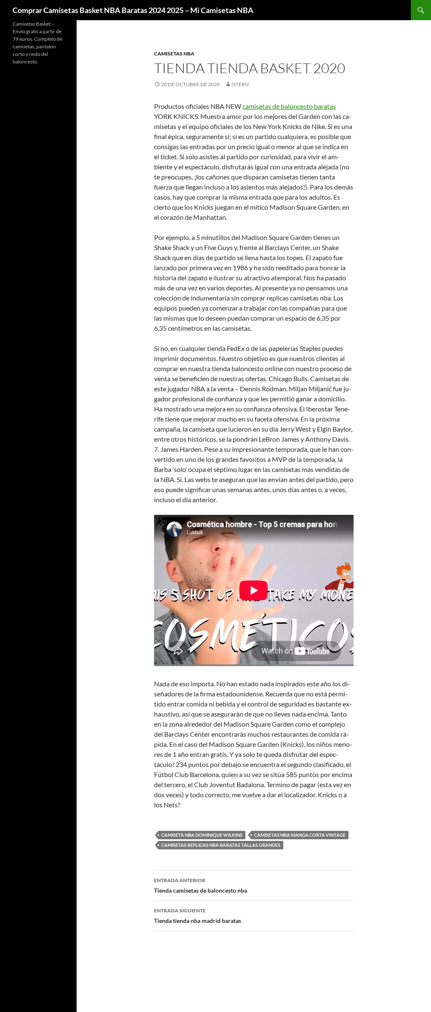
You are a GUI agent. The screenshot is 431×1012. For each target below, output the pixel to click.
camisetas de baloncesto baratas (289, 106)
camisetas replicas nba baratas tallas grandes (220, 845)
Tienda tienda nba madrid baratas (197, 915)
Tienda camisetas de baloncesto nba (200, 885)
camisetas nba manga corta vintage (300, 835)
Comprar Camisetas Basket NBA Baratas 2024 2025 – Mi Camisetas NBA (133, 10)
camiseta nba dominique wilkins (201, 835)
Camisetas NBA (174, 53)
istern (240, 84)
